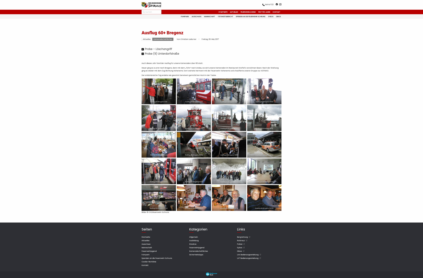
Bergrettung (242, 237)
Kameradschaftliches (163, 39)
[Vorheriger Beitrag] (143, 49)
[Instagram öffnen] (280, 5)
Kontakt (276, 12)
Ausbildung (194, 240)
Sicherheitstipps (196, 254)
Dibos (278, 16)
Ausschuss (196, 16)
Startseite (223, 12)
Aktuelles (234, 12)
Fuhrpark (185, 16)
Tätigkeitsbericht (225, 16)
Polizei (239, 244)
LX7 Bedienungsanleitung (247, 258)
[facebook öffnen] (277, 5)
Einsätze (192, 244)
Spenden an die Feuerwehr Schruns (250, 16)
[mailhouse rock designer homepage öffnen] (211, 275)
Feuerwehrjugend (248, 12)
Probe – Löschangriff (158, 49)
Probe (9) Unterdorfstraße (162, 53)
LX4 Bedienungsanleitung (248, 254)
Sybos (270, 16)
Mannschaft (209, 16)
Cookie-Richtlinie (149, 261)
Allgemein (193, 237)
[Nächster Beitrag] (143, 54)
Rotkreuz (241, 240)
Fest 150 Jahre (264, 12)
